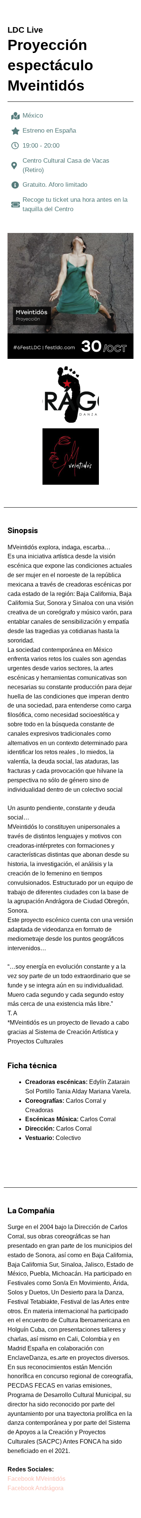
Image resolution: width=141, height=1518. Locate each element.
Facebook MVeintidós (37, 1479)
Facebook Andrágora (36, 1488)
